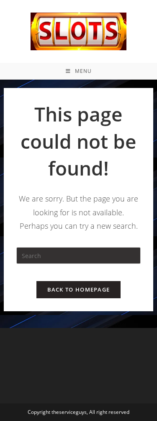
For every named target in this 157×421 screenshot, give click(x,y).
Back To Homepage (78, 289)
